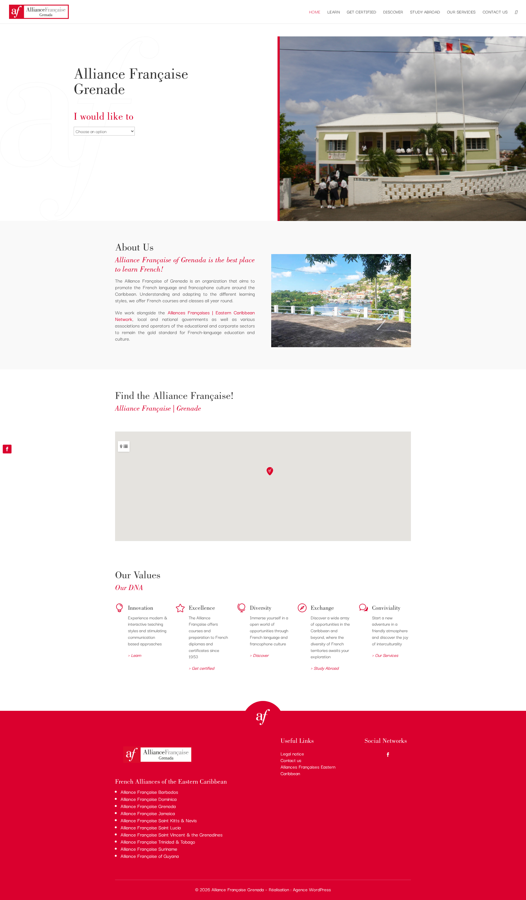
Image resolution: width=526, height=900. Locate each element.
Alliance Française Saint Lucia (151, 827)
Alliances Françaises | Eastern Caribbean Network (185, 316)
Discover (393, 12)
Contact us (495, 12)
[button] (270, 471)
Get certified (361, 12)
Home (315, 12)
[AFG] (403, 219)
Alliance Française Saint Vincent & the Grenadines (171, 834)
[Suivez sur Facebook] (7, 449)
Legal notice (292, 753)
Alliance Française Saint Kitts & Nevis (159, 820)
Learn (333, 12)
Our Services (461, 12)
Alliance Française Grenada (148, 806)
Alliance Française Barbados (149, 791)
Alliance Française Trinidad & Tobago (158, 841)
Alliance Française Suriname (149, 848)
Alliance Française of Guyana (150, 855)
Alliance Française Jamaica (148, 813)
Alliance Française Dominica (149, 799)
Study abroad (425, 12)
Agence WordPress (312, 889)
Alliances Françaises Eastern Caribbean (308, 770)
